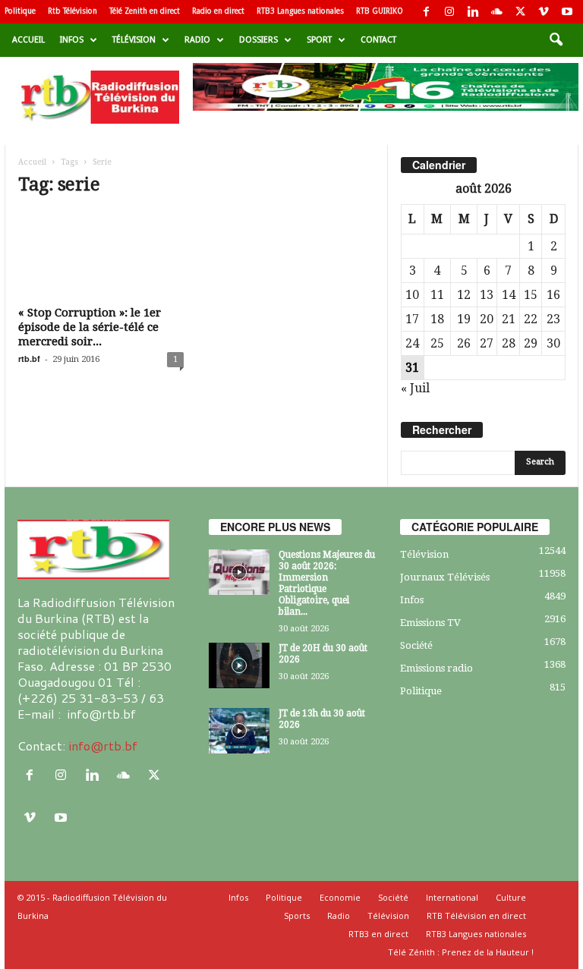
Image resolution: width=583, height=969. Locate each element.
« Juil (415, 388)
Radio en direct (218, 11)
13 (486, 295)
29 (530, 343)
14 (508, 295)
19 (464, 319)
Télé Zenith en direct (144, 11)
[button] (555, 40)
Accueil (28, 40)
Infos (72, 40)
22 (530, 319)
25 (437, 343)
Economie (340, 897)
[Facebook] (426, 12)
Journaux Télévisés (445, 577)
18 (437, 319)
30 (553, 343)
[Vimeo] (543, 12)
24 (412, 343)
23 (553, 319)
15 (530, 295)
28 (508, 343)
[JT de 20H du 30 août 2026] (239, 665)
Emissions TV (430, 622)
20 (486, 319)
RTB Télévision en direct (476, 915)
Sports (297, 915)
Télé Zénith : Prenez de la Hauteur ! (461, 952)
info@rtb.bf (102, 745)
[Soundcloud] (496, 12)
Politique (20, 11)
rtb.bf (29, 358)
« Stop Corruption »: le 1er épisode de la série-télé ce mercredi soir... (89, 327)
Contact (378, 40)
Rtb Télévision (72, 11)
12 (464, 295)
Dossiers (258, 40)
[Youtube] (567, 12)
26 (464, 343)
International (452, 897)
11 (437, 295)
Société (416, 645)
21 (508, 319)
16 (553, 295)
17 (412, 319)
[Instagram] (449, 12)
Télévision (134, 40)
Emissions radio (436, 668)
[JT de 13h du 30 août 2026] (239, 730)
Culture (511, 897)
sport (319, 40)
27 (486, 343)
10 (412, 295)
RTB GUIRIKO (379, 11)
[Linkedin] (473, 12)
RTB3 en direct (378, 933)
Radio (197, 40)
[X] (520, 12)
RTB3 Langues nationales (300, 11)
